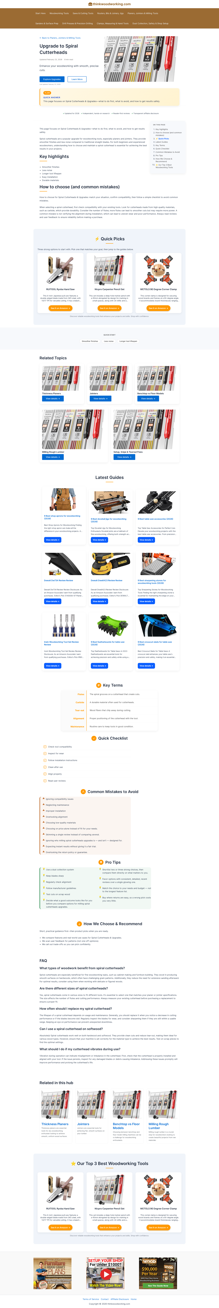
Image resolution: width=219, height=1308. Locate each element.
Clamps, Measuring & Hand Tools (113, 23)
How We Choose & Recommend (164, 160)
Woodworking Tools (59, 13)
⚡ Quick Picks (162, 139)
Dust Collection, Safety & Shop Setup (150, 23)
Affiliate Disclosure (120, 1299)
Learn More (77, 79)
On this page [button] (159, 125)
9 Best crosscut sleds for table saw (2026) (155, 643)
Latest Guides (162, 142)
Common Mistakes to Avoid (168, 152)
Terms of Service (91, 1299)
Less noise (108, 341)
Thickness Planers (54, 1124)
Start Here (40, 13)
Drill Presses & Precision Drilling (77, 23)
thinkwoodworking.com (112, 4)
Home (133, 1299)
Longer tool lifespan (128, 341)
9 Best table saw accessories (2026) (155, 519)
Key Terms (160, 145)
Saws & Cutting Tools (83, 13)
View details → (53, 398)
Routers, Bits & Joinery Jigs (110, 13)
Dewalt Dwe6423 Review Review (106, 580)
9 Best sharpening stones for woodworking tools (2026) (152, 581)
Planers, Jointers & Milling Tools (143, 13)
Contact (105, 1299)
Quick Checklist (162, 149)
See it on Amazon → (60, 308)
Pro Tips (159, 155)
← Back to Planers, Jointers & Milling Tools (60, 38)
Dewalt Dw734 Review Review (58, 580)
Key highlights (162, 129)
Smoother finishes (90, 341)
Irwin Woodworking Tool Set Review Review (61, 643)
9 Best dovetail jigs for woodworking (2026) (108, 520)
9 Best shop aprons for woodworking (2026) (62, 517)
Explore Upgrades (52, 79)
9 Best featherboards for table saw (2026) (107, 643)
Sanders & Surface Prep (46, 23)
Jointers (83, 1124)
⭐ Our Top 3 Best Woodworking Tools (164, 166)
